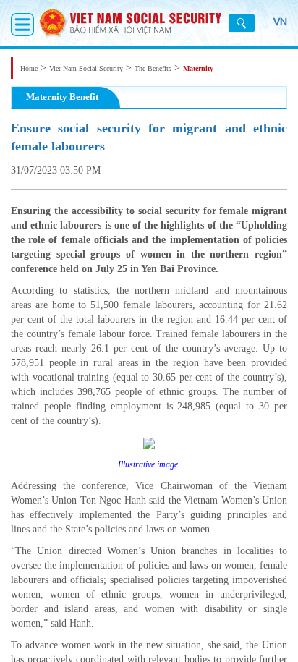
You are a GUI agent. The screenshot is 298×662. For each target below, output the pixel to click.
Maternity (198, 68)
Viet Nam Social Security (86, 68)
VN (280, 21)
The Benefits (153, 68)
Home (29, 68)
